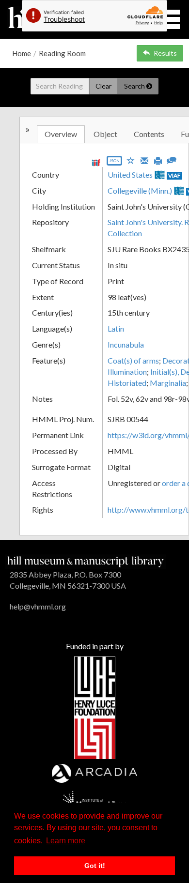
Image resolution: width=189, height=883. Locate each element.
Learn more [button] (65, 841)
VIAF (174, 175)
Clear (103, 86)
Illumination (127, 371)
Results (165, 53)
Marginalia (168, 382)
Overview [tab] (61, 133)
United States (130, 174)
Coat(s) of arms (133, 360)
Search (135, 86)
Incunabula (126, 344)
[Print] (158, 160)
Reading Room (62, 53)
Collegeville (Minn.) (140, 190)
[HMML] (85, 560)
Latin (116, 328)
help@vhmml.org (38, 606)
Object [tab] (105, 133)
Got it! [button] (94, 865)
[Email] (144, 160)
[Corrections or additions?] (171, 159)
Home (21, 53)
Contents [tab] (149, 133)
